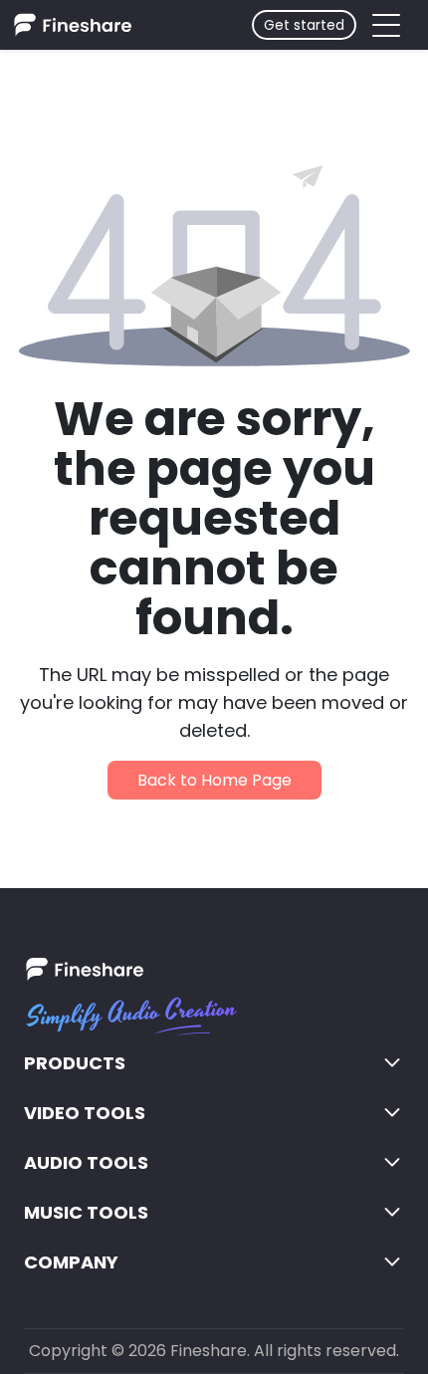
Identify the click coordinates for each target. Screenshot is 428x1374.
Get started (304, 25)
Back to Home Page (214, 780)
